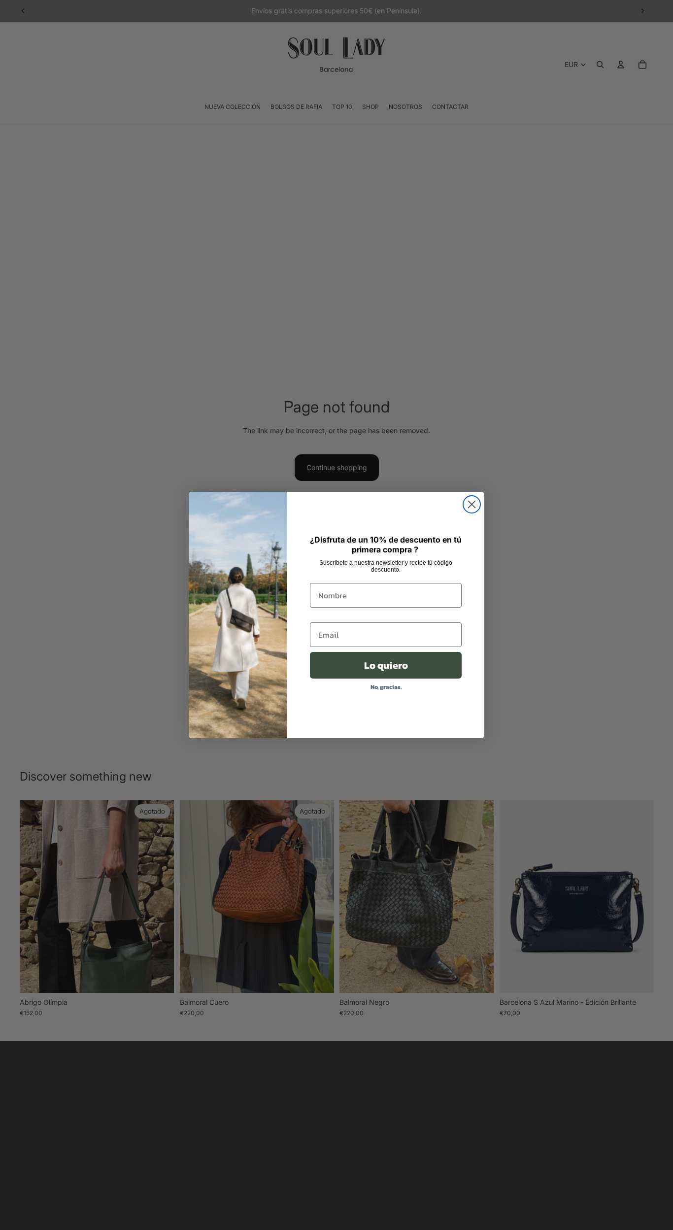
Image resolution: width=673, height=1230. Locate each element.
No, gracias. (386, 687)
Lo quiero (386, 665)
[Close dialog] (471, 504)
